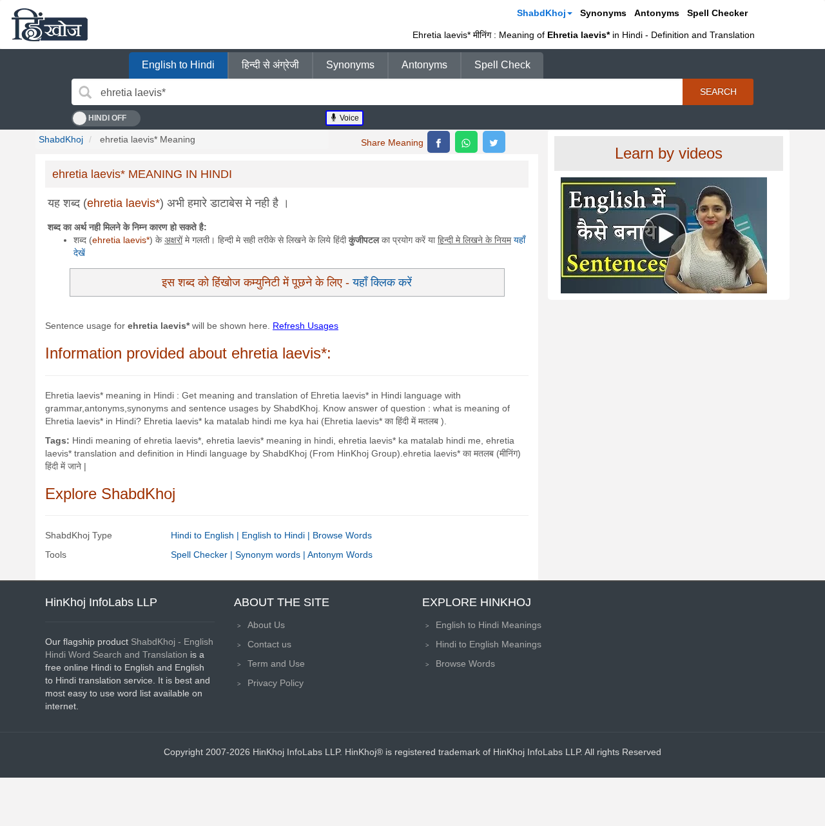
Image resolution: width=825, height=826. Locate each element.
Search (718, 91)
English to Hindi (178, 65)
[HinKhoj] (49, 24)
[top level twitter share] (494, 142)
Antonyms (656, 13)
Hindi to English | (206, 535)
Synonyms (603, 13)
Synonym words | (271, 554)
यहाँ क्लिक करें (382, 282)
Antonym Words (340, 554)
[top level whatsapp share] (466, 142)
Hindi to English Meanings (488, 644)
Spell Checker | (203, 554)
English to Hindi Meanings (488, 625)
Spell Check (502, 65)
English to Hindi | (277, 535)
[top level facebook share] (438, 142)
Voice (348, 118)
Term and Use (276, 663)
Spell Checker (717, 13)
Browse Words (342, 535)
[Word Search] (85, 92)
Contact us (269, 644)
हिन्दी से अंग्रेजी (270, 65)
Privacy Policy (276, 683)
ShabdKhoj (541, 13)
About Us (266, 625)
